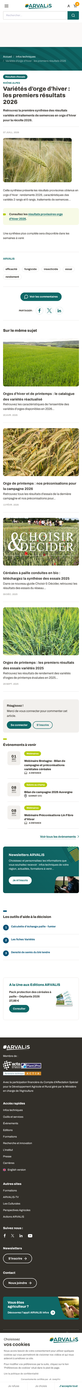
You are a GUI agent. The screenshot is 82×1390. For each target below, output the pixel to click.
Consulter (19, 1008)
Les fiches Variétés (23, 939)
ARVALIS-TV (11, 1197)
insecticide (51, 269)
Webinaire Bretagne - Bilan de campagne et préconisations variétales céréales (44, 765)
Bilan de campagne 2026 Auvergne (48, 792)
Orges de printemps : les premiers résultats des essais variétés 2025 (38, 665)
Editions (8, 1130)
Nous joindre (17, 1283)
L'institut (8, 1149)
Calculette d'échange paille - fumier (33, 926)
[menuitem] (69, 6)
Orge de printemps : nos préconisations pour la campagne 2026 (39, 486)
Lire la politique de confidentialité (21, 1373)
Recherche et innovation (17, 1143)
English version (17, 1169)
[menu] (6, 6)
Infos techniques (13, 1110)
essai (68, 269)
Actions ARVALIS (13, 1216)
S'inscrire (43, 725)
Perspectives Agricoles (16, 1210)
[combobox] (41, 15)
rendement (12, 276)
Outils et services (13, 1116)
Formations (10, 1136)
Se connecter (19, 725)
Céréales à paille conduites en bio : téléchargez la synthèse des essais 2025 (36, 575)
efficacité (11, 269)
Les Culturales (11, 1203)
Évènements (10, 1123)
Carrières (8, 1163)
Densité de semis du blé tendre (30, 952)
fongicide (30, 269)
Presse (7, 1156)
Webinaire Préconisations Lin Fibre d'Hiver (48, 817)
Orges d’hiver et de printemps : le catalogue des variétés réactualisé (39, 396)
